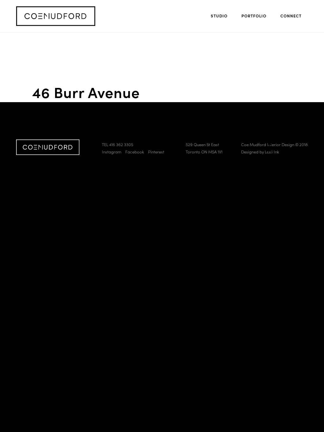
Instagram (112, 152)
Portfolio (253, 16)
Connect (291, 16)
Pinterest (156, 152)
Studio (219, 16)
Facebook (134, 152)
